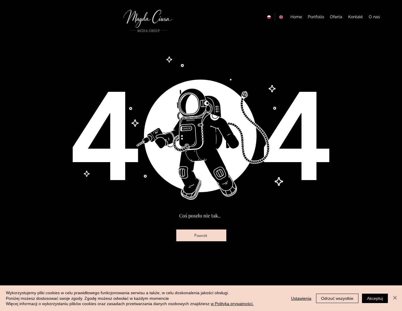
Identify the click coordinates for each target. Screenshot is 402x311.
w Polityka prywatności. (232, 303)
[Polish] (269, 17)
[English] (281, 17)
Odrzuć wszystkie (337, 298)
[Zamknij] (394, 298)
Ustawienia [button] (301, 298)
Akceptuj (375, 298)
